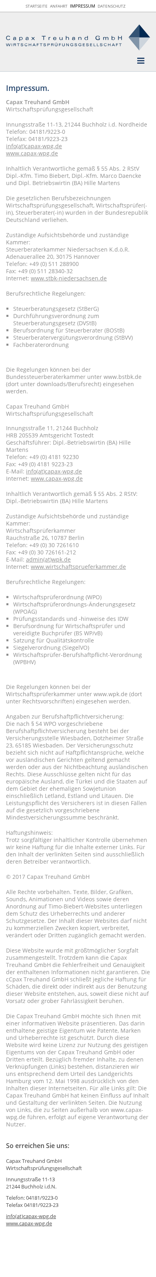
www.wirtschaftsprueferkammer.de (78, 566)
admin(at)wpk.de (48, 559)
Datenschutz (112, 6)
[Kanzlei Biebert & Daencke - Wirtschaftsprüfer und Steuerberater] (78, 37)
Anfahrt (59, 6)
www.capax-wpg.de (32, 153)
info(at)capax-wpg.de (34, 146)
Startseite (37, 6)
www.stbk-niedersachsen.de (69, 278)
